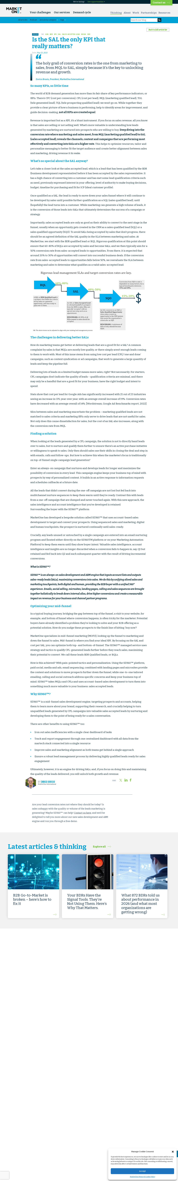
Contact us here (82, 812)
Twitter (120, 780)
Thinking (116, 12)
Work (135, 12)
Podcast (33, 20)
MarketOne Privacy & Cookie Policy (142, 1177)
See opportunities (95, 2)
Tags (62, 20)
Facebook (130, 779)
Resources (164, 12)
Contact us (159, 2)
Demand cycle (82, 12)
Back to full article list (158, 30)
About (127, 12)
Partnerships (149, 12)
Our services (62, 12)
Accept (142, 1171)
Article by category (48, 20)
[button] (172, 1151)
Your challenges (40, 12)
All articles (22, 20)
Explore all (99, 846)
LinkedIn (126, 780)
